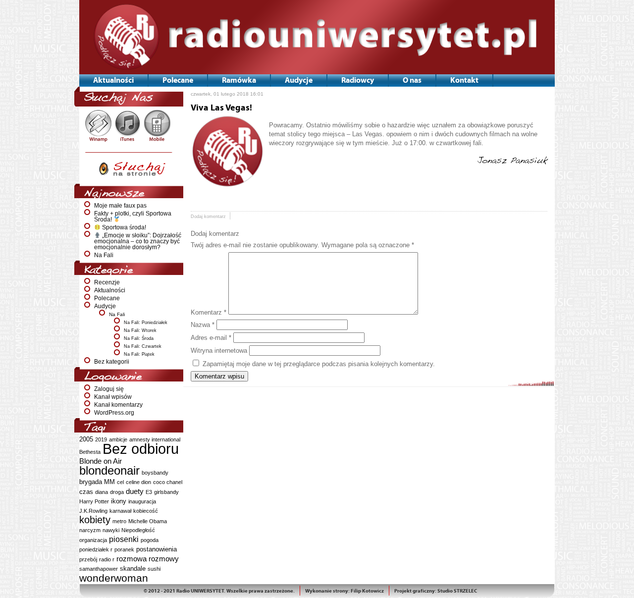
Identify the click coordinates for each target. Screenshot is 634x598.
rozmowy (164, 558)
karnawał (120, 511)
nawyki (111, 530)
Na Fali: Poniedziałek (145, 322)
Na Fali (103, 255)
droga (117, 492)
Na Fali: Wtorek (140, 330)
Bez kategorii (111, 362)
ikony (118, 501)
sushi (154, 569)
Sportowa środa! (123, 227)
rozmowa (131, 558)
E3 (149, 492)
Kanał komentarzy (118, 405)
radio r (106, 559)
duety (135, 491)
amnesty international (154, 439)
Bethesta (90, 452)
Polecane (107, 298)
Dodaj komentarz (208, 216)
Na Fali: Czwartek (142, 346)
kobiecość (145, 511)
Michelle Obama (147, 521)
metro (119, 521)
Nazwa (202, 324)
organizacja (93, 540)
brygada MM (97, 482)
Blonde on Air (100, 461)
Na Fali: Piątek (139, 354)
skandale (133, 568)
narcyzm (90, 530)
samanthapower (98, 569)
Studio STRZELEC (457, 591)
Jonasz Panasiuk (512, 160)
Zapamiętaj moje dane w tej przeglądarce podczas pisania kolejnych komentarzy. (319, 364)
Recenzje (107, 282)
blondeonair (109, 470)
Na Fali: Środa (139, 338)
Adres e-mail (211, 337)
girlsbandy (166, 492)
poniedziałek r (95, 549)
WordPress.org (114, 413)
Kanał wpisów (113, 397)
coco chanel (167, 482)
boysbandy (155, 473)
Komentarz (208, 312)
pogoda (149, 540)
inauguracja (142, 501)
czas (86, 491)
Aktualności (109, 290)
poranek (124, 549)
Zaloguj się (109, 389)
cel (120, 482)
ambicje (118, 439)
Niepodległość (138, 530)
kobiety (94, 519)
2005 (86, 439)
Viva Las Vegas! (221, 108)
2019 (101, 439)
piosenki (124, 539)
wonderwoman (113, 578)
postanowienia (156, 549)
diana (101, 492)
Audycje (105, 306)
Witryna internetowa (219, 350)
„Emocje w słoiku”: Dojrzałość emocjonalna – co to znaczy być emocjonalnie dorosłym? (137, 241)
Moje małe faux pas (120, 206)
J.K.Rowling (93, 511)
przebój (88, 559)
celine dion (138, 482)
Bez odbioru (141, 448)
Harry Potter (94, 501)
